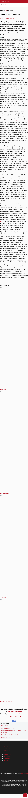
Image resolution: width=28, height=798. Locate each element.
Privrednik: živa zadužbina (6, 701)
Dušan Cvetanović (9, 18)
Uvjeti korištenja (8, 747)
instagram (8, 758)
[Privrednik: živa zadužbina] (14, 699)
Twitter (7, 760)
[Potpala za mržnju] (14, 490)
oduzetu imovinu (20, 120)
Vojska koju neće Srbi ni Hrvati (9, 734)
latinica (7, 1)
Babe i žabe (3, 389)
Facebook (8, 754)
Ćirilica (2, 1)
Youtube (7, 756)
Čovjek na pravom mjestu (8, 728)
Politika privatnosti (9, 748)
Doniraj (14, 720)
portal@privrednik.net (15, 711)
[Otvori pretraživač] (27, 5)
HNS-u (2, 221)
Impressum (7, 750)
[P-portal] (3, 5)
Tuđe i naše (3, 597)
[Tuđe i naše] (14, 595)
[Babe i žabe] (14, 386)
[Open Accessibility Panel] (25, 795)
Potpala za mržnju (4, 493)
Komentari (3, 10)
